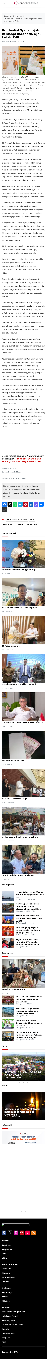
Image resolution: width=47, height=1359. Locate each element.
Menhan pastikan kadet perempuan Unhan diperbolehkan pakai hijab (28, 906)
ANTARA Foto (8, 1333)
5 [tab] (31, 1082)
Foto (4, 1046)
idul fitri (8, 525)
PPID (4, 1342)
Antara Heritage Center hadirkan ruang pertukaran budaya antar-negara (29, 1035)
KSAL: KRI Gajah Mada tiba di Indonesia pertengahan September (29, 999)
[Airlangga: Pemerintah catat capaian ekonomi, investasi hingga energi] (23, 554)
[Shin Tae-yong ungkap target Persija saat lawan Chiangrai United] (8, 931)
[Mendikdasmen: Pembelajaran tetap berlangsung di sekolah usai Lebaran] (23, 821)
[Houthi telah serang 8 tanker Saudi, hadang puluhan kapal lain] (8, 895)
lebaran (20, 525)
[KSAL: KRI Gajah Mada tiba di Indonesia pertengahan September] (8, 1000)
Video (5, 1085)
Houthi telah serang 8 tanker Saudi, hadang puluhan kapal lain (30, 894)
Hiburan (5, 1282)
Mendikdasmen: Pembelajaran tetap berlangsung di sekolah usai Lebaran (20, 835)
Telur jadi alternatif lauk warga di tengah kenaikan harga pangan (22, 987)
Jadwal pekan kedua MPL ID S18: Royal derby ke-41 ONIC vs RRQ (29, 918)
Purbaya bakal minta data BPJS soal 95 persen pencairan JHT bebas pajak (21, 606)
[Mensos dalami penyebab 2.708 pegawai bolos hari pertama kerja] (23, 783)
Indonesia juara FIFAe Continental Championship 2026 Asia (29, 1023)
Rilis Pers (6, 1301)
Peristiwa (6, 1269)
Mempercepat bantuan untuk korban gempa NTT (22, 1203)
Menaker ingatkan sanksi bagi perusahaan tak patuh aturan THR (23, 759)
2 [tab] (20, 1082)
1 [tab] (16, 1082)
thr (32, 520)
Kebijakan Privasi (10, 1316)
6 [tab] (25, 1122)
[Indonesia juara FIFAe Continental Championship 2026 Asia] (8, 1024)
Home (9, 16)
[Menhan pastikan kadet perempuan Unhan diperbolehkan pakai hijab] (8, 907)
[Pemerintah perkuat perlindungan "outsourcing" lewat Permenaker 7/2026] (23, 706)
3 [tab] (23, 1082)
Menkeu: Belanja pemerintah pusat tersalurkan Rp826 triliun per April (19, 682)
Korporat (6, 1338)
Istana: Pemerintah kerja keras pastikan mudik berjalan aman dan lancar (22, 873)
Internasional (8, 1277)
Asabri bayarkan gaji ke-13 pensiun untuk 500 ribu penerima (22, 644)
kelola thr (32, 525)
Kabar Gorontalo (10, 1264)
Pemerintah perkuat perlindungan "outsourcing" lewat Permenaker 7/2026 (22, 721)
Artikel (5, 1297)
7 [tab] (29, 1122)
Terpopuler (8, 884)
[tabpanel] (23, 1066)
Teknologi (7, 1292)
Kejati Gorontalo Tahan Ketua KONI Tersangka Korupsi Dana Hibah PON (27, 942)
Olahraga (6, 1288)
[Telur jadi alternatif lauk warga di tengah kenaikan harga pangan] (23, 973)
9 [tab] (36, 1122)
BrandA (5, 1329)
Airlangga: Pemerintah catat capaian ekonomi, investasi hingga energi (20, 568)
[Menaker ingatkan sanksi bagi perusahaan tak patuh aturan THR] (23, 745)
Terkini (5, 1241)
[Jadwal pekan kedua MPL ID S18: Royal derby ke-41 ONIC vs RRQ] (8, 919)
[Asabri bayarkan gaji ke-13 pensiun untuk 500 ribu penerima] (23, 630)
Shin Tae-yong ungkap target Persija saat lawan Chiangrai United (28, 930)
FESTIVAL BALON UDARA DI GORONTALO (22, 1074)
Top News (7, 953)
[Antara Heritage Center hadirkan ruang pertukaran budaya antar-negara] (8, 1036)
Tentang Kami (8, 1320)
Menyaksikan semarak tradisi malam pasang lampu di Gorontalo (22, 1112)
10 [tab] (40, 1122)
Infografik (7, 1125)
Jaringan (6, 1307)
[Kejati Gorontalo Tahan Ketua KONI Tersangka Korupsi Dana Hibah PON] (8, 943)
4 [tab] (27, 1082)
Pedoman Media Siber (12, 1325)
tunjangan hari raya (17, 520)
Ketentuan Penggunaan (13, 1312)
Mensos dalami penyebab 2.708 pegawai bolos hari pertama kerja (22, 797)
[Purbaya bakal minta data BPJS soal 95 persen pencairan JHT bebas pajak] (23, 592)
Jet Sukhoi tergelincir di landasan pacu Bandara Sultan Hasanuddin (27, 1011)
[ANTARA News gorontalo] (25, 3)
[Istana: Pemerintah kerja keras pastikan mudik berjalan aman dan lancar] (23, 859)
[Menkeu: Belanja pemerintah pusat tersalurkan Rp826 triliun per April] (23, 668)
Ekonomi (19, 16)
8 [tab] (33, 1122)
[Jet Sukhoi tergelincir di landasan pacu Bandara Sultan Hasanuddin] (8, 1012)
